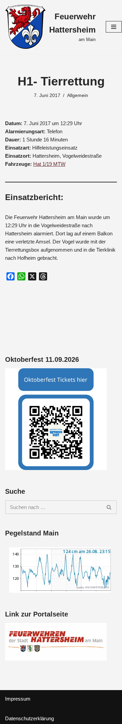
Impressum (17, 699)
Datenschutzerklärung (29, 718)
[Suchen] (109, 507)
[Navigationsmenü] (114, 27)
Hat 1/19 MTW (49, 164)
